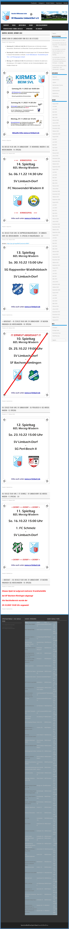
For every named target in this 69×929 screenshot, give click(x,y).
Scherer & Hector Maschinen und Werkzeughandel (29, 694)
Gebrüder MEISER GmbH (31, 745)
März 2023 (55, 216)
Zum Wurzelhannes (29, 705)
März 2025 (55, 150)
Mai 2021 (55, 276)
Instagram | (42, 3)
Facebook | (34, 3)
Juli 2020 (55, 295)
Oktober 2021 (56, 262)
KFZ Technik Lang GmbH (30, 682)
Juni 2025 (55, 142)
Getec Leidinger (28, 883)
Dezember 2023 (56, 191)
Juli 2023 (55, 205)
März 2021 (55, 279)
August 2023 (55, 202)
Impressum (59, 3)
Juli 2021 (55, 270)
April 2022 (55, 246)
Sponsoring (29, 29)
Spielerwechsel (56, 90)
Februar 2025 (56, 153)
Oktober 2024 (56, 164)
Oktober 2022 (56, 229)
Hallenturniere (56, 79)
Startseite (6, 25)
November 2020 (56, 284)
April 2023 (55, 213)
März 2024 (55, 183)
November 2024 (56, 161)
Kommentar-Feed (56, 333)
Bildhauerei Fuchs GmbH (30, 872)
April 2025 (55, 147)
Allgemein (9, 140)
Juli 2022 (55, 237)
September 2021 (56, 265)
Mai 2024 (55, 177)
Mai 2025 (55, 144)
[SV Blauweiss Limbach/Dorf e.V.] (34, 21)
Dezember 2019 (56, 311)
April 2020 (55, 300)
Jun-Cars (27, 818)
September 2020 (56, 290)
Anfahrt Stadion (50, 3)
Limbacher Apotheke (29, 831)
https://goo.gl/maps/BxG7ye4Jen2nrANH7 (18, 243)
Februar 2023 (56, 218)
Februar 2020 (56, 306)
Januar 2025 (55, 155)
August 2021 (55, 268)
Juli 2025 (55, 139)
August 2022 (55, 235)
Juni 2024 (55, 175)
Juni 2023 (55, 207)
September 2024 (56, 166)
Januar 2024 (55, 188)
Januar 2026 (55, 123)
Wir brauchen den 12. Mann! (59, 40)
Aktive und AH (22, 25)
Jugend (31, 25)
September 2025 (56, 134)
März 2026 (55, 117)
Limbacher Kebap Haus (30, 899)
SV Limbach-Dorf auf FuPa (8, 624)
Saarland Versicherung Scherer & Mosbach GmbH (30, 863)
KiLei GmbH (27, 823)
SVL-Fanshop (39, 29)
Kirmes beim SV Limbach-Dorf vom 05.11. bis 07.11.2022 (20, 38)
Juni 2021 (55, 273)
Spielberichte (56, 88)
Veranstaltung (56, 96)
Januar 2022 (55, 254)
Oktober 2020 (56, 287)
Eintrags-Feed (56, 330)
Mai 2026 (55, 112)
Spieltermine (9, 315)
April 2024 (55, 180)
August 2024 (55, 169)
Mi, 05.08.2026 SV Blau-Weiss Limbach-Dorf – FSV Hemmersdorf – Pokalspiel (59, 67)
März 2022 (55, 248)
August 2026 (55, 103)
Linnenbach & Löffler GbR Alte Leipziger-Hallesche (29, 660)
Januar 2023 (55, 221)
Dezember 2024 (56, 158)
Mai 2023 (55, 210)
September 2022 (56, 232)
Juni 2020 (55, 298)
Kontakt (66, 3)
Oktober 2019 (56, 317)
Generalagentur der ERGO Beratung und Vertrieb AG (29, 654)
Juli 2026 (55, 106)
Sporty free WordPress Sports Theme (29, 925)
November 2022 (56, 227)
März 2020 (55, 303)
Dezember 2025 (56, 125)
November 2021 (56, 259)
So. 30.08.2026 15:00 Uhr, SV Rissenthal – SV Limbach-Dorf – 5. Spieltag (59, 44)
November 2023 (56, 194)
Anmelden (55, 327)
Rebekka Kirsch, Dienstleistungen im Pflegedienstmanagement (31, 907)
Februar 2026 (56, 120)
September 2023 (56, 199)
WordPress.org (56, 335)
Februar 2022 (56, 251)
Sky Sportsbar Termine (58, 85)
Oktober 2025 (56, 131)
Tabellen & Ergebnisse (41, 25)
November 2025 (56, 128)
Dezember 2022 (56, 224)
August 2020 (55, 292)
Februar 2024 (56, 186)
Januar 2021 (55, 281)
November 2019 (56, 314)
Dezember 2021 (56, 257)
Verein (13, 25)
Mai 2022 (55, 243)
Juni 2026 (55, 109)
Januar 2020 (55, 309)
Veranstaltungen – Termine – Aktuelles (13, 29)
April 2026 (55, 114)
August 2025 (55, 136)
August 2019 (55, 320)
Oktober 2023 (56, 196)
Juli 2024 (55, 172)
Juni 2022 (55, 240)
